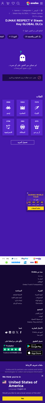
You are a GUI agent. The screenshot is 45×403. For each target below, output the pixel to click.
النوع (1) (14, 36)
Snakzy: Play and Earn (35, 322)
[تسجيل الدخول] (2, 3)
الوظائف (40, 281)
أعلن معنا (40, 335)
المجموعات (39, 297)
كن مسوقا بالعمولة (37, 319)
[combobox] (17, 3)
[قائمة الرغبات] (13, 3)
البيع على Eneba (37, 332)
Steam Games (37, 13)
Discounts (39, 303)
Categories (26, 10)
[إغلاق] (42, 375)
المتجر (36, 10)
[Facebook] (21, 332)
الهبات (41, 316)
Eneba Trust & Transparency (33, 284)
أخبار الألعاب (39, 313)
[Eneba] (32, 3)
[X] (17, 332)
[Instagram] (13, 332)
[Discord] (10, 332)
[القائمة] (41, 3)
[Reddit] (6, 332)
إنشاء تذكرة (18, 300)
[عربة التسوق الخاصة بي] (8, 3)
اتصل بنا (40, 279)
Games (17, 10)
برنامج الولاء (39, 300)
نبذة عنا (40, 276)
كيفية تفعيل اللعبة (17, 297)
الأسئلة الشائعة (17, 294)
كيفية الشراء (39, 294)
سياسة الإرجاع (17, 303)
